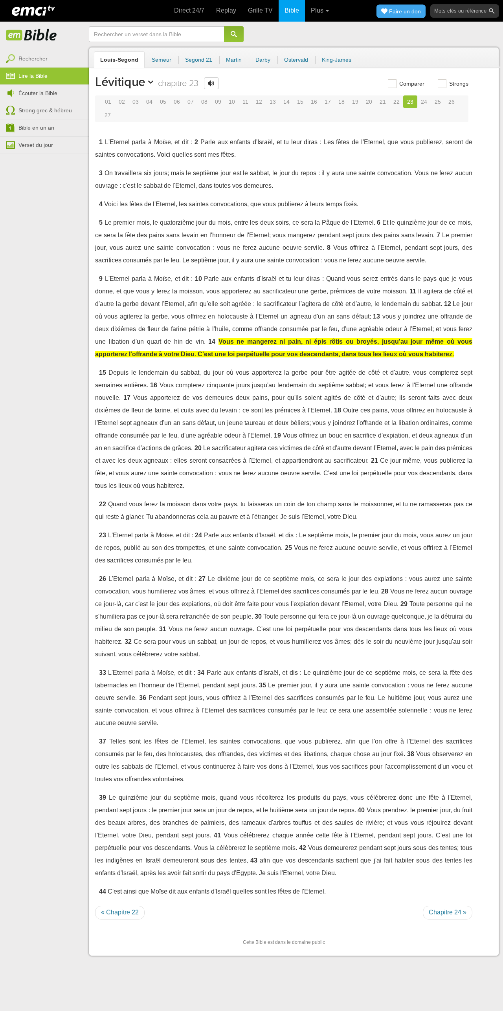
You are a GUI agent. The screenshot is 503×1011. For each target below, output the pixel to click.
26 (451, 102)
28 (384, 591)
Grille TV (260, 10)
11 (245, 102)
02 (122, 102)
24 (424, 102)
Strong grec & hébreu (45, 110)
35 (262, 685)
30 (258, 616)
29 (404, 604)
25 (438, 102)
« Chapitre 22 (120, 912)
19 (355, 102)
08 (204, 102)
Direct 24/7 (189, 10)
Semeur (161, 60)
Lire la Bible (33, 76)
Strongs (458, 84)
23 (410, 102)
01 (108, 102)
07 (190, 102)
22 (396, 102)
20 (369, 102)
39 (102, 797)
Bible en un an (36, 128)
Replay (226, 10)
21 (383, 102)
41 (217, 835)
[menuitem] (44, 59)
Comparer (411, 84)
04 (149, 102)
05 (163, 102)
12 (259, 102)
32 (128, 641)
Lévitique (120, 82)
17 (328, 102)
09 (218, 102)
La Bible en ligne (31, 35)
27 (108, 115)
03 (135, 102)
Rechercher (33, 58)
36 (142, 697)
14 (286, 102)
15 (300, 102)
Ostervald (296, 60)
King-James (336, 60)
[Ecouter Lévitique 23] (211, 83)
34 (200, 672)
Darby (262, 60)
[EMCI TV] (33, 10)
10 (232, 102)
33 (102, 672)
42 (302, 847)
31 (162, 629)
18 (341, 102)
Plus (318, 10)
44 (102, 891)
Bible (292, 10)
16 (314, 102)
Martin (234, 60)
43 (253, 860)
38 (410, 754)
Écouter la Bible (37, 93)
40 (361, 810)
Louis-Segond (119, 60)
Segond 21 (198, 60)
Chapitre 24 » (447, 912)
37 (102, 741)
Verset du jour (35, 145)
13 (273, 102)
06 (177, 102)
